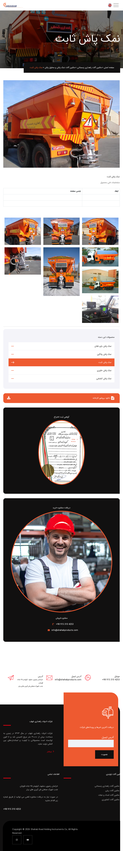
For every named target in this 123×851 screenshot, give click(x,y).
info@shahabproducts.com (64, 630)
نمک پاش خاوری (104, 370)
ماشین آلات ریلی (112, 790)
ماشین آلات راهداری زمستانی (107, 786)
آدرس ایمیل (108, 737)
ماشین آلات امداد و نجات (108, 795)
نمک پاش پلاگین (104, 354)
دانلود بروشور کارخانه (101, 398)
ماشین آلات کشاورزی (110, 799)
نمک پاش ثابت (104, 362)
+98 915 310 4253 (64, 624)
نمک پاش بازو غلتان (103, 346)
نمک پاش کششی (103, 378)
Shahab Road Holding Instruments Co (49, 829)
